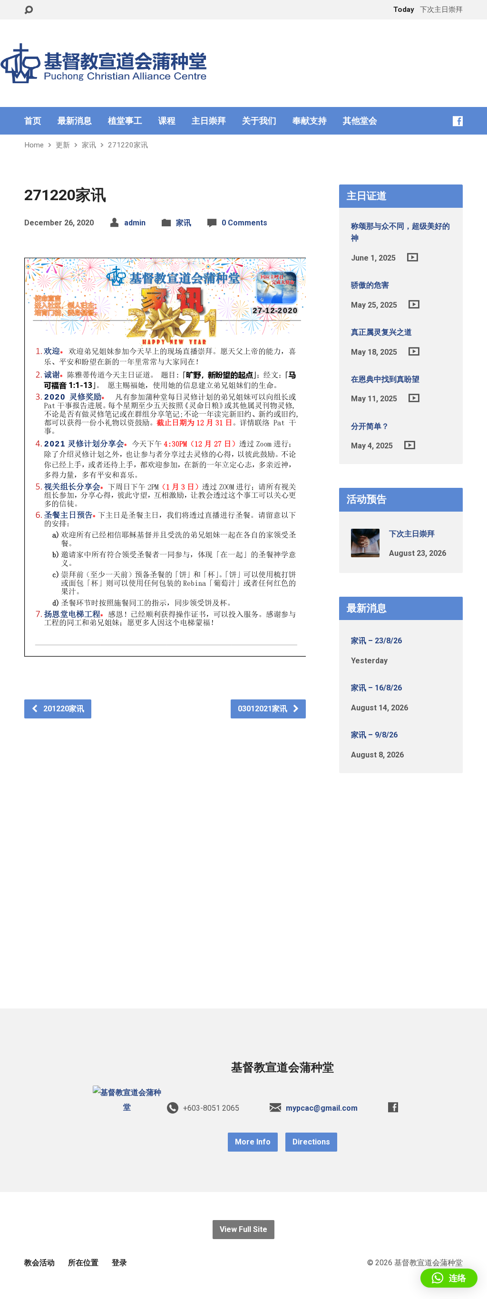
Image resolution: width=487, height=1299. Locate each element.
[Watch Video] (412, 257)
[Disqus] (165, 837)
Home (34, 145)
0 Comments (244, 222)
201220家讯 (62, 708)
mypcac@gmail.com (322, 1108)
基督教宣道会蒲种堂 (282, 1067)
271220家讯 (128, 145)
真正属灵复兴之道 (381, 332)
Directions (311, 1141)
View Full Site (243, 1229)
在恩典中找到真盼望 (385, 379)
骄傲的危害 (370, 285)
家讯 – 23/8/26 (376, 640)
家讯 (89, 145)
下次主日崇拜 (412, 533)
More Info (253, 1141)
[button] (448, 1278)
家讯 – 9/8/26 (374, 734)
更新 (63, 145)
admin (135, 222)
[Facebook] (458, 121)
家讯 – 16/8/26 (376, 687)
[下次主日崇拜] (365, 550)
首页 (32, 120)
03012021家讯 (263, 708)
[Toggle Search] (28, 10)
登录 (119, 1262)
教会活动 (39, 1262)
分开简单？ (370, 426)
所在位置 (83, 1262)
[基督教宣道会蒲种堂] (127, 1107)
